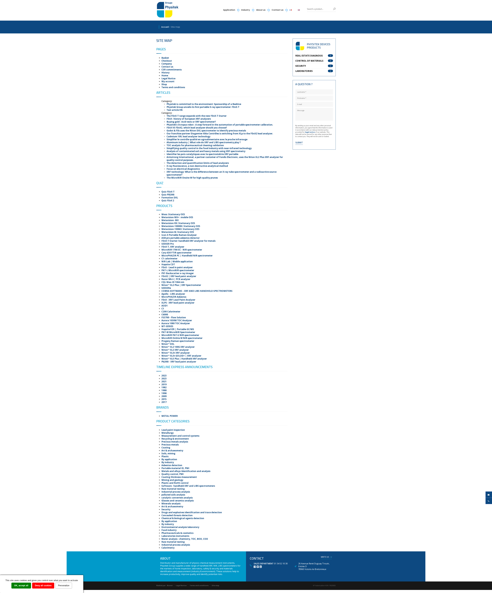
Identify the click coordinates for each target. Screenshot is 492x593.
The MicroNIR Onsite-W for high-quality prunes (192, 177)
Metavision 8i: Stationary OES (177, 232)
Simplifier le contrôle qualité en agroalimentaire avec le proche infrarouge (207, 139)
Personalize (63, 585)
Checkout (166, 60)
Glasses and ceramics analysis (177, 500)
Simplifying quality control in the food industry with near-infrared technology (209, 148)
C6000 (164, 314)
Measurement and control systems (180, 435)
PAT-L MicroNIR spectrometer (177, 270)
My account (167, 81)
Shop (164, 84)
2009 (164, 396)
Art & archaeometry (172, 450)
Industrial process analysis (175, 491)
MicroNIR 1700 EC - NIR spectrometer (181, 249)
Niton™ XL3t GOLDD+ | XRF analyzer (181, 355)
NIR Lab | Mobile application (177, 261)
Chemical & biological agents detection (182, 518)
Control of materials (309, 60)
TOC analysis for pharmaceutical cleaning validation (195, 145)
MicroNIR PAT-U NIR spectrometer (180, 335)
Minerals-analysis (171, 503)
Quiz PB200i (167, 194)
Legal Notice (168, 78)
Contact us (277, 9)
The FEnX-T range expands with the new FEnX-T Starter (197, 115)
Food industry (169, 530)
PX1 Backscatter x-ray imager (177, 273)
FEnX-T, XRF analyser (172, 246)
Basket (165, 57)
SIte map (215, 585)
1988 (164, 390)
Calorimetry (168, 547)
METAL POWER (169, 415)
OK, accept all (21, 585)
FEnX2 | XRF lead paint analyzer (178, 276)
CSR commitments (171, 69)
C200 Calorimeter (170, 311)
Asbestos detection (171, 465)
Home (164, 75)
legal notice (310, 132)
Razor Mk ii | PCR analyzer (175, 279)
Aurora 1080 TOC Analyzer (175, 323)
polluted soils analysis (173, 494)
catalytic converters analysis (177, 497)
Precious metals (170, 444)
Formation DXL (169, 197)
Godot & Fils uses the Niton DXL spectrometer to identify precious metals (206, 130)
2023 (164, 375)
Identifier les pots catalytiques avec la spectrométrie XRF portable (202, 154)
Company (166, 63)
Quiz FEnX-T (168, 191)
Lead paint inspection (173, 429)
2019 (164, 384)
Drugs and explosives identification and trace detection (191, 512)
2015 (164, 399)
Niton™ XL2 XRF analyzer (175, 349)
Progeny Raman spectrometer (177, 341)
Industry (245, 9)
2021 (164, 381)
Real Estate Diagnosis (309, 55)
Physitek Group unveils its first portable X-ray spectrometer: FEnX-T (203, 107)
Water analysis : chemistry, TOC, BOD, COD (184, 538)
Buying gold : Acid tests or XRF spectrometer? (191, 121)
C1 (162, 308)
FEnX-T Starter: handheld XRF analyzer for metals (188, 240)
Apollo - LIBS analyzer (173, 293)
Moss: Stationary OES (173, 214)
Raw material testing (173, 488)
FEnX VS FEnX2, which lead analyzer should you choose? (197, 127)
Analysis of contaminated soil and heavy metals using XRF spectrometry (206, 151)
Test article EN (175, 109)
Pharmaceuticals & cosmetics (177, 533)
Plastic (165, 456)
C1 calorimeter (169, 258)
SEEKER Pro (167, 243)
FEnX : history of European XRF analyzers (189, 118)
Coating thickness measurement (179, 477)
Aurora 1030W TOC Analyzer (176, 320)
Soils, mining (168, 453)
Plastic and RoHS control (174, 482)
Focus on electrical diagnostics (183, 168)
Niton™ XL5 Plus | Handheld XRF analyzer (184, 358)
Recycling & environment (175, 438)
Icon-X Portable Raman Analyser (179, 234)
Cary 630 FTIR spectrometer (176, 252)
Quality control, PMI (172, 474)
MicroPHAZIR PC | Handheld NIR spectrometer (187, 255)
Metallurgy (167, 432)
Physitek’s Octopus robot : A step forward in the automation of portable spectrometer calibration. (220, 124)
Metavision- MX (170, 220)
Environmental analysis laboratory (180, 527)
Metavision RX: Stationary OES (178, 223)
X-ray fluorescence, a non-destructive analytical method (197, 165)
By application (169, 459)
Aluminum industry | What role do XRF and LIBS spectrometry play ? (204, 142)
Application (229, 9)
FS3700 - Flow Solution (173, 317)
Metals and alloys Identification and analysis (185, 471)
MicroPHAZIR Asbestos (173, 296)
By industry (167, 462)
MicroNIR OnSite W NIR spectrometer (181, 338)
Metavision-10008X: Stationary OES (180, 226)
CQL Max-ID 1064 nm (172, 282)
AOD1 (164, 305)
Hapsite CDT (168, 264)
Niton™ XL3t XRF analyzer (175, 352)
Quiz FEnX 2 (167, 200)
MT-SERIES (167, 326)
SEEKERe (166, 288)
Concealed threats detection (177, 515)
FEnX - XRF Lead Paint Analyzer (178, 299)
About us (260, 9)
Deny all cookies (43, 585)
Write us (325, 557)
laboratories (304, 71)
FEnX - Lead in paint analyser (177, 267)
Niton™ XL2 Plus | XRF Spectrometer (181, 285)
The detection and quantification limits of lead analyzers (198, 163)
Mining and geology (172, 479)
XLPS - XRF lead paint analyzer (177, 302)
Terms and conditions (173, 87)
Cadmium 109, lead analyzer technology (188, 136)
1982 (164, 387)
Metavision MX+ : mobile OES (177, 217)
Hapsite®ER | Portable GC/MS (177, 329)
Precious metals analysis (174, 441)
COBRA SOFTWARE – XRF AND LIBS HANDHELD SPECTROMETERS (196, 290)
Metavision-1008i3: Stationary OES (180, 229)
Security (165, 509)
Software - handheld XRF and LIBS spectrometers (188, 485)
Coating (165, 447)
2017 (164, 402)
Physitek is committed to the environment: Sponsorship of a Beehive (204, 104)
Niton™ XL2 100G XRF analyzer (178, 346)
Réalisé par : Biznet (164, 585)
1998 (164, 393)
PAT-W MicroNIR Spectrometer (178, 332)
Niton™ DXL (167, 343)
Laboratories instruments (175, 535)
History (165, 72)
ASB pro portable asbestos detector (180, 237)
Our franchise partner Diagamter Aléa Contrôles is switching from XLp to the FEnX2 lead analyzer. (220, 133)
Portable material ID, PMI (175, 468)
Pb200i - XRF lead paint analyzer (178, 361)
